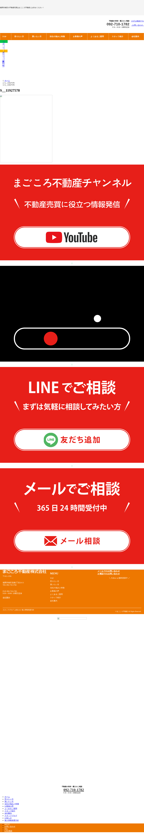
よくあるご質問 (10, 809)
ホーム (7, 797)
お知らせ (8, 818)
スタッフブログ (10, 816)
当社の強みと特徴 (11, 804)
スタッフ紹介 (9, 811)
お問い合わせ (9, 826)
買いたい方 (9, 801)
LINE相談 (8, 831)
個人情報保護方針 (11, 820)
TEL (6, 829)
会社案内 (8, 813)
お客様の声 (9, 806)
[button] (137, 23)
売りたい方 (9, 799)
